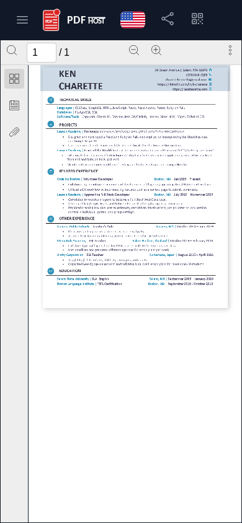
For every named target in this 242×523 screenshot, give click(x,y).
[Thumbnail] (14, 79)
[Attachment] (14, 132)
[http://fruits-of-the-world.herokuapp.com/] (135, 150)
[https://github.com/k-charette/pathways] (160, 131)
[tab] (14, 81)
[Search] (12, 50)
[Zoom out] (134, 50)
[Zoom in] (156, 50)
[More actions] (230, 50)
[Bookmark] (14, 105)
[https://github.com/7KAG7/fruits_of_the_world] (186, 150)
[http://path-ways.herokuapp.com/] (118, 131)
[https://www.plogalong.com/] (152, 184)
